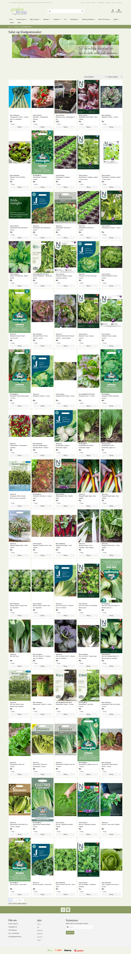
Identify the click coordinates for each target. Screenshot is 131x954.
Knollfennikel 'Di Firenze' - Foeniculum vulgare (86, 446)
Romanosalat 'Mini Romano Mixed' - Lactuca (109, 765)
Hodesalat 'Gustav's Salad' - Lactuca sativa (18, 337)
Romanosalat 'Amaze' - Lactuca (65, 704)
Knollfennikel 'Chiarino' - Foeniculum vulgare (63, 446)
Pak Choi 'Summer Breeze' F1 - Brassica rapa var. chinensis (111, 657)
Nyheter (12, 22)
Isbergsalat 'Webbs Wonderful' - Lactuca (111, 397)
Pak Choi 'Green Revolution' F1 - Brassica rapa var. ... (111, 606)
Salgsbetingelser (101, 2)
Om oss (82, 2)
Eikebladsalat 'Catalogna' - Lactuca (40, 178)
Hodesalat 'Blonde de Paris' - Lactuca (110, 277)
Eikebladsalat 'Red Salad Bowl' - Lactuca (19, 229)
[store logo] (18, 11)
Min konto (108, 2)
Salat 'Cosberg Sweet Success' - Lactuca (111, 885)
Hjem (9, 26)
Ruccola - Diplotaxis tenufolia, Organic (64, 825)
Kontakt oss (94, 2)
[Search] (82, 11)
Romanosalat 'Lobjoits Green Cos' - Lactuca (65, 765)
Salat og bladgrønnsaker (25, 26)
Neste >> (20, 900)
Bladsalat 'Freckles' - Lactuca (110, 117)
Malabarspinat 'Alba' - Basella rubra (64, 497)
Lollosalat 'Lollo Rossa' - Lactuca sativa (42, 497)
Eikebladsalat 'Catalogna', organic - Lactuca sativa (88, 178)
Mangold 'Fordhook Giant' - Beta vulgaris (42, 546)
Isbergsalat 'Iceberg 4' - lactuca (41, 396)
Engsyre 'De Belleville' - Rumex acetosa (19, 277)
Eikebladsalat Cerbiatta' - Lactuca (111, 228)
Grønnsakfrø (17, 26)
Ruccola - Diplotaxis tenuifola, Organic (87, 825)
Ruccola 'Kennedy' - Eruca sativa (42, 884)
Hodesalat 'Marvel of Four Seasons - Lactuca (40, 337)
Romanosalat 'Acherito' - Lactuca (42, 704)
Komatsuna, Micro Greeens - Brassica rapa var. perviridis (18, 497)
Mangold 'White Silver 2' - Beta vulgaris (111, 546)
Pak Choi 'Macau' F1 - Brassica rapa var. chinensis (42, 657)
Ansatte (39, 940)
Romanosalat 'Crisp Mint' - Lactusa (86, 705)
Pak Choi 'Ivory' (14, 656)
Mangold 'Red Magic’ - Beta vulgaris (64, 546)
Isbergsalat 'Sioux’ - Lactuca (87, 396)
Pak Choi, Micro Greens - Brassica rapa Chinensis (17, 705)
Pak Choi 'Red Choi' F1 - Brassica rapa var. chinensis (65, 657)
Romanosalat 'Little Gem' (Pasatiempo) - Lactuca (40, 765)
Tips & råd (87, 2)
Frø (12, 26)
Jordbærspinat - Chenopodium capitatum (18, 446)
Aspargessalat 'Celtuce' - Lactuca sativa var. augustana (19, 118)
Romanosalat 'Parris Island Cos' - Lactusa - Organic (19, 825)
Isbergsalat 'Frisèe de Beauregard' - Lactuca (19, 397)
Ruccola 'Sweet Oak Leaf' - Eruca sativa (65, 885)
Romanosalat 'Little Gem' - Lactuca (17, 765)
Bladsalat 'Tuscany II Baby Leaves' (17, 178)
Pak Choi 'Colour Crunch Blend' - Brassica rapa (88, 606)
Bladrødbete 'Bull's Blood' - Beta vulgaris (88, 118)
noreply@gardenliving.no (14, 936)
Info (38, 927)
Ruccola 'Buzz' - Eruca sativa (18, 884)
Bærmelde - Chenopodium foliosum (40, 118)
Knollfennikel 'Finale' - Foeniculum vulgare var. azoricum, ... (108, 447)
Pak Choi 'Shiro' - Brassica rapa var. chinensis (88, 657)
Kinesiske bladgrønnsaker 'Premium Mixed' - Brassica (40, 446)
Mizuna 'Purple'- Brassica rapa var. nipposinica (18, 606)
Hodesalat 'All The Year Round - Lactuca (88, 277)
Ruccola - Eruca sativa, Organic (111, 824)
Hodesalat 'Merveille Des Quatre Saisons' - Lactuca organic (65, 337)
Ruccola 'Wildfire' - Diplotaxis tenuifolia (87, 885)
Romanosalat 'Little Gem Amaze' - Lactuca (111, 705)
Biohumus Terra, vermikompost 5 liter (65, 118)
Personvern (119, 2)
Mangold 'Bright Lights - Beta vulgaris (87, 497)
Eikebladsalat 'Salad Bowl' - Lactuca (64, 229)
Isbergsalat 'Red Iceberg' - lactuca (65, 396)
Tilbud (19, 22)
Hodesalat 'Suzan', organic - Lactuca (86, 337)
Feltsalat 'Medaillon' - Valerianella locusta (42, 277)
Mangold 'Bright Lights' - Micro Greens (19, 546)
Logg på (114, 2)
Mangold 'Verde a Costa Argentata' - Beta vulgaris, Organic (86, 547)
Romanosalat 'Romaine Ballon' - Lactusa (42, 825)
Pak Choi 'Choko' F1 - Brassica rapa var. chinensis (65, 606)
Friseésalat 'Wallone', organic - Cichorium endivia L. (64, 277)
